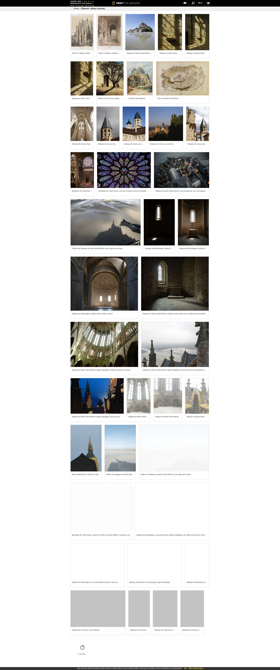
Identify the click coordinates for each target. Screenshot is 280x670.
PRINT (128, 3)
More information (196, 668)
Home (76, 8)
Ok (185, 668)
